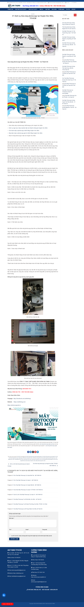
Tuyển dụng (61, 9)
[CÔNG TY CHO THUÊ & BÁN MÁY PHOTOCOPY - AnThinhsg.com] (14, 6)
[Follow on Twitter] (74, 2)
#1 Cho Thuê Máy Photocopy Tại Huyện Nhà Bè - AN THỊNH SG (26, 485)
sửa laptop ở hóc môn (19, 459)
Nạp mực (47, 9)
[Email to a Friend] (33, 452)
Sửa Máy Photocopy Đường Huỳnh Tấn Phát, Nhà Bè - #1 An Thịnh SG (68, 102)
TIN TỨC (68, 9)
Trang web (44, 529)
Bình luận (11, 518)
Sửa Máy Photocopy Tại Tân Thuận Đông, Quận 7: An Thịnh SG (69, 33)
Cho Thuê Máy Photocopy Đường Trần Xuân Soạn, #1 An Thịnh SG (69, 80)
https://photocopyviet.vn (14, 405)
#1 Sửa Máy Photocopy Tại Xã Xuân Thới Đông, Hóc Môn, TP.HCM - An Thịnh (29, 504)
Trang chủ (10, 9)
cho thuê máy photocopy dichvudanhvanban (33, 456)
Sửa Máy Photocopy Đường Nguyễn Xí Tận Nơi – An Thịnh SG (69, 107)
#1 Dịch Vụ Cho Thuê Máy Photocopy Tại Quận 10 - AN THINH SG (27, 494)
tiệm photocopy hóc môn (40, 460)
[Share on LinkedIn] (38, 452)
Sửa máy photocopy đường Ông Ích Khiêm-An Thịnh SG (68, 23)
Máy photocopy (33, 9)
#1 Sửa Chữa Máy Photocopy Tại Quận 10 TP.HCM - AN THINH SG (27, 489)
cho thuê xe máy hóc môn (27, 457)
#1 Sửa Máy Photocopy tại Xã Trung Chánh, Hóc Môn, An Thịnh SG (27, 509)
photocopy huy (46, 457)
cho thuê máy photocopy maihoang (15, 457)
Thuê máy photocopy (20, 9)
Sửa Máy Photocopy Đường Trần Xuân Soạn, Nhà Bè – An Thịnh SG (68, 44)
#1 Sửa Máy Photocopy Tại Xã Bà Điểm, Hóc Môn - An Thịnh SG (26, 499)
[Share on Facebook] (28, 452)
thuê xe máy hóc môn (31, 460)
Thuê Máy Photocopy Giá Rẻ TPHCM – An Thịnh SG (69, 96)
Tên (10, 529)
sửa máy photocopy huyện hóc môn (49, 459)
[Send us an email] (75, 2)
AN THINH (52, 603)
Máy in (41, 9)
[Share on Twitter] (30, 452)
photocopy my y (52, 457)
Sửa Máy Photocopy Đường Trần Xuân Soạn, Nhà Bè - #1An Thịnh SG (68, 68)
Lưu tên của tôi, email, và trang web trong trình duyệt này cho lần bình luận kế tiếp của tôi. (31, 535)
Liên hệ (73, 9)
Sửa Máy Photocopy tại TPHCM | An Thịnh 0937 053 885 (69, 73)
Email (27, 529)
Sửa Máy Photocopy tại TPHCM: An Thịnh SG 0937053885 (67, 91)
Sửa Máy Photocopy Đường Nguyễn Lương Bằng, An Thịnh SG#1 (69, 38)
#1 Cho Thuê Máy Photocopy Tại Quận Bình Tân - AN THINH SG (26, 475)
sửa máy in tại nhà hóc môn (36, 459)
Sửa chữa (54, 9)
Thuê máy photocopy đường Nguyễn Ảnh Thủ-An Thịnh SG (69, 27)
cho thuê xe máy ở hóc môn (38, 457)
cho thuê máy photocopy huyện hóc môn (50, 456)
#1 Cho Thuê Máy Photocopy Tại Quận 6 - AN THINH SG (25, 480)
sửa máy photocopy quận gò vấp (47, 444)
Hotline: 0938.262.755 (7, 604)
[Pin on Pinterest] (35, 452)
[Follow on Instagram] (73, 2)
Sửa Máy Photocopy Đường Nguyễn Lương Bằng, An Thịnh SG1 (69, 56)
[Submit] (75, 15)
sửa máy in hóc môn (27, 459)
